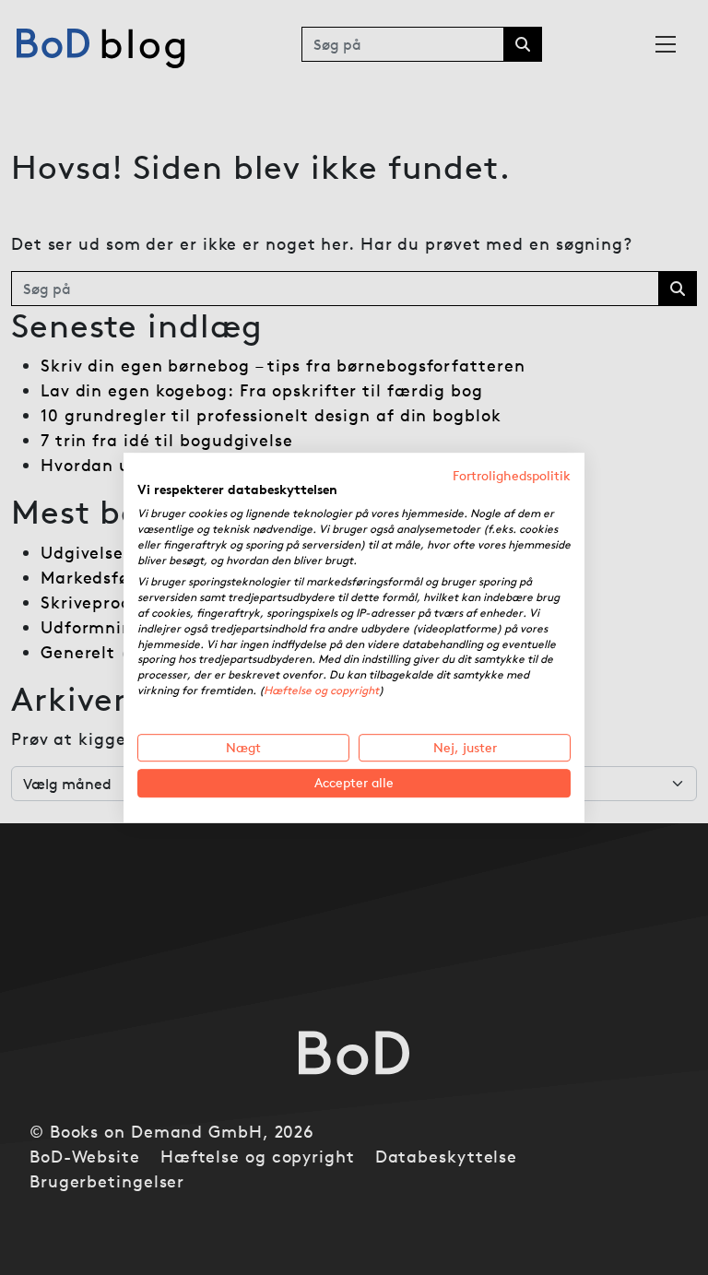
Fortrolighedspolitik (512, 475)
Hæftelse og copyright (321, 690)
